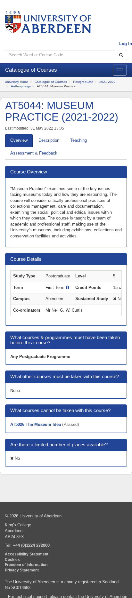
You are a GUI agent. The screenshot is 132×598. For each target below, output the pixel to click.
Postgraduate (83, 82)
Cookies (12, 559)
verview (19, 140)
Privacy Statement (22, 570)
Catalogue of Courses (51, 82)
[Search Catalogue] (121, 55)
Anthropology (21, 86)
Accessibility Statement (26, 554)
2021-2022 (107, 82)
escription (48, 140)
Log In (125, 43)
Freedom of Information (26, 564)
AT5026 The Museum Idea (36, 424)
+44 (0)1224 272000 (31, 545)
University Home (17, 82)
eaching (78, 140)
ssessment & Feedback (33, 153)
